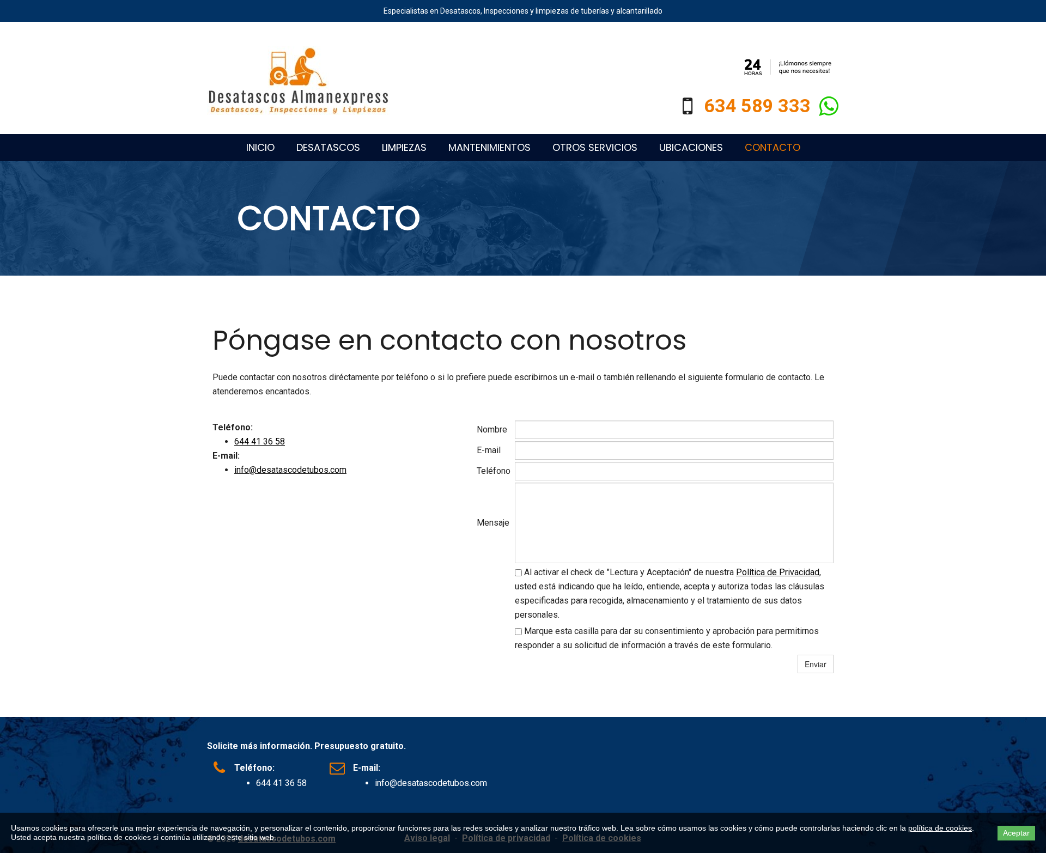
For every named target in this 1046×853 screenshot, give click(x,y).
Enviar (815, 664)
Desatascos (328, 147)
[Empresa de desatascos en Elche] (298, 80)
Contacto (772, 147)
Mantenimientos (489, 147)
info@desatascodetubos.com (290, 470)
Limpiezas (404, 147)
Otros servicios (594, 147)
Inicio (260, 147)
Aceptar (1016, 832)
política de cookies (940, 828)
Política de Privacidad (777, 572)
